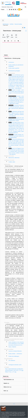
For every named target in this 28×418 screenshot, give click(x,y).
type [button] (5, 60)
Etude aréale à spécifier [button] (14, 68)
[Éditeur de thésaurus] (12, 9)
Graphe (12, 37)
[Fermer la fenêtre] (26, 31)
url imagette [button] (6, 367)
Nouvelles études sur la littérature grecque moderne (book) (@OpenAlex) (16, 136)
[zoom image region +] (18, 41)
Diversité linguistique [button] (8, 358)
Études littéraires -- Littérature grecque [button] (12, 30)
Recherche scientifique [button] (8, 349)
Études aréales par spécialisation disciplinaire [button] (16, 65)
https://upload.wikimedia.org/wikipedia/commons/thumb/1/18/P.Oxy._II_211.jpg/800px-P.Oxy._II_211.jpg (14, 370)
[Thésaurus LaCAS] (10, 9)
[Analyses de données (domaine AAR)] (13, 9)
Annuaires (6, 383)
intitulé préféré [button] (7, 164)
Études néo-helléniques (14, 356)
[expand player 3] (15, 41)
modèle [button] (5, 362)
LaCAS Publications (6, 24)
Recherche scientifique (18, 24)
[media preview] (4, 41)
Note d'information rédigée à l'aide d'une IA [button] (12, 167)
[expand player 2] (11, 41)
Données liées (8, 37)
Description (3, 37)
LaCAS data (11, 24)
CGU (14, 403)
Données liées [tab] (5, 376)
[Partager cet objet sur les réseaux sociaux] (23, 28)
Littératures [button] (11, 62)
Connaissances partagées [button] (14, 70)
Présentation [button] (6, 322)
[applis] (22, 9)
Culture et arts (7, 387)
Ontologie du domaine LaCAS (15, 364)
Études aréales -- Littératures (15, 353)
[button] (5, 24)
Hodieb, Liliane (12, 162)
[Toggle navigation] (3, 20)
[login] (19, 9)
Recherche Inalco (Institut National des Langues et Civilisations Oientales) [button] (13, 339)
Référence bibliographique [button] (9, 73)
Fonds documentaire (9, 379)
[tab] (11, 40)
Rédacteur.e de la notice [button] (9, 156)
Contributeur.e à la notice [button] (9, 160)
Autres (6, 390)
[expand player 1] (8, 41)
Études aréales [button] (5, 25)
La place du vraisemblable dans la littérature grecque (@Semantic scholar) (16, 119)
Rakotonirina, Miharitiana (14, 157)
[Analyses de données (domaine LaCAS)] (15, 9)
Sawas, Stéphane (12, 346)
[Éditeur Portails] (8, 9)
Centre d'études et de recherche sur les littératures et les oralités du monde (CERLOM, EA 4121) (16, 343)
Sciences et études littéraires (15, 351)
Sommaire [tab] (6, 55)
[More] (6, 62)
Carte (16, 37)
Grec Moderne (12, 360)
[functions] (17, 9)
